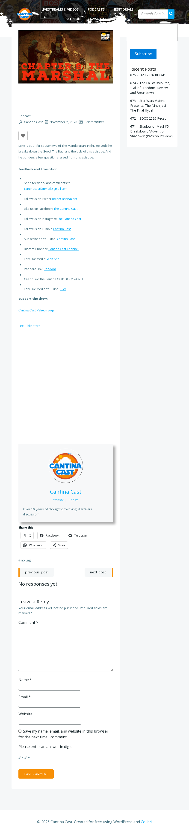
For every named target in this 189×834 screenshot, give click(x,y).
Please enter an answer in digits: (46, 746)
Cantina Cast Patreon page (36, 310)
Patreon (73, 19)
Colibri (146, 821)
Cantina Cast (33, 122)
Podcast (24, 116)
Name (25, 679)
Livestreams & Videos (60, 9)
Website (25, 713)
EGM (63, 289)
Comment (28, 622)
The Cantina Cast (65, 209)
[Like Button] (23, 135)
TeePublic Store (29, 326)
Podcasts (96, 9)
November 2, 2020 (63, 122)
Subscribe (143, 53)
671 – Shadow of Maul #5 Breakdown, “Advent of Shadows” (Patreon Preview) (151, 131)
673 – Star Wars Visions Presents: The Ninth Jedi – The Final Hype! (149, 105)
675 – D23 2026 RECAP (147, 75)
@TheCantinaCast (64, 199)
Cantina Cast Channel (63, 249)
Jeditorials (123, 9)
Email (24, 696)
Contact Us (118, 19)
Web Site (53, 259)
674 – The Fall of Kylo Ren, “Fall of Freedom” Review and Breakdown (150, 88)
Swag (94, 19)
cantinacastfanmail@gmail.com (45, 189)
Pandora (50, 269)
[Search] (170, 32)
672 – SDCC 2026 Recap (148, 118)
